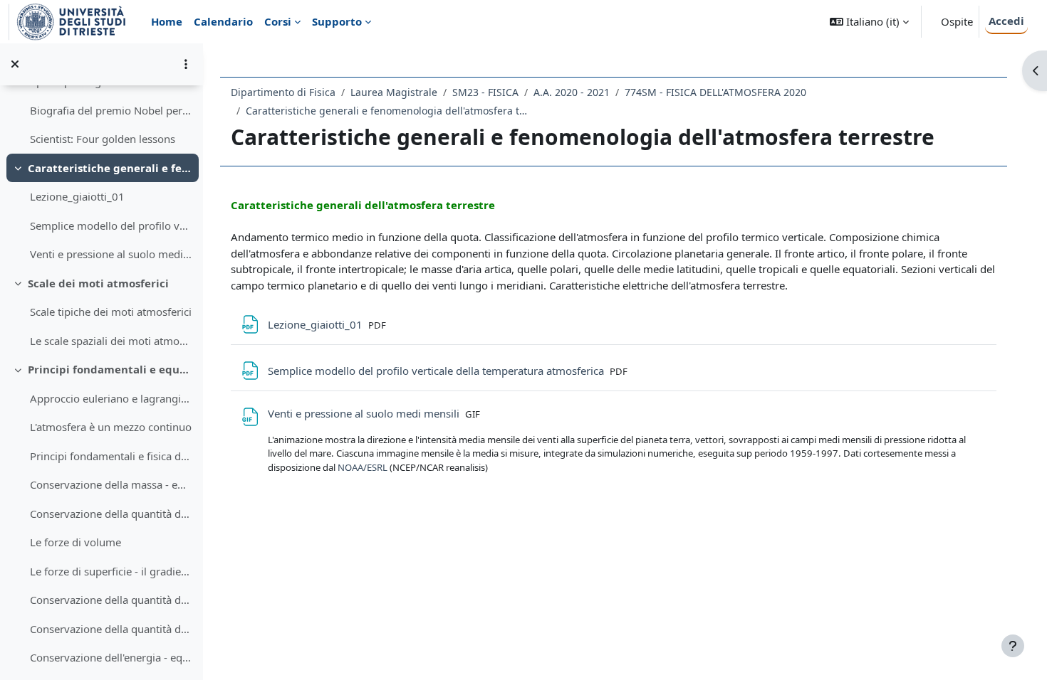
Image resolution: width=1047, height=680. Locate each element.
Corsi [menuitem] (277, 21)
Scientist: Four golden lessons (102, 139)
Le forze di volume (75, 542)
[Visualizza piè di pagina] (1012, 645)
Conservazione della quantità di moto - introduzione (111, 513)
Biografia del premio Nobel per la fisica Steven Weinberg (111, 110)
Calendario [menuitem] (223, 21)
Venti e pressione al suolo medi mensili (111, 254)
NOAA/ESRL (364, 467)
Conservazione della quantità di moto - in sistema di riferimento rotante (111, 629)
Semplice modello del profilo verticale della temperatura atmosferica (111, 225)
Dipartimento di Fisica (283, 92)
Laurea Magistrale (393, 92)
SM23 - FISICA (485, 92)
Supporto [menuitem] (337, 21)
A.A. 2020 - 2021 (571, 92)
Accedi (1006, 21)
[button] (869, 21)
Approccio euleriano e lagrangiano (111, 398)
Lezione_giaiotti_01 (77, 196)
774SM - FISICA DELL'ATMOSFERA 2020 (715, 92)
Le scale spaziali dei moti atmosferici (111, 341)
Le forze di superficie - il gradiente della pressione (111, 571)
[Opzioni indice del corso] (185, 64)
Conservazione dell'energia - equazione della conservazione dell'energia (111, 657)
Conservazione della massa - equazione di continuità (111, 484)
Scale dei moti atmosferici (98, 283)
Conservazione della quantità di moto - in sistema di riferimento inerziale (111, 600)
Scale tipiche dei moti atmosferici (111, 311)
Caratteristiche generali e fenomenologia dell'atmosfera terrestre (110, 168)
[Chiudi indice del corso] (15, 64)
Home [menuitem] (166, 21)
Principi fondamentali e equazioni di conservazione (110, 369)
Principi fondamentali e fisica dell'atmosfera (111, 456)
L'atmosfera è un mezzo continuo (111, 427)
